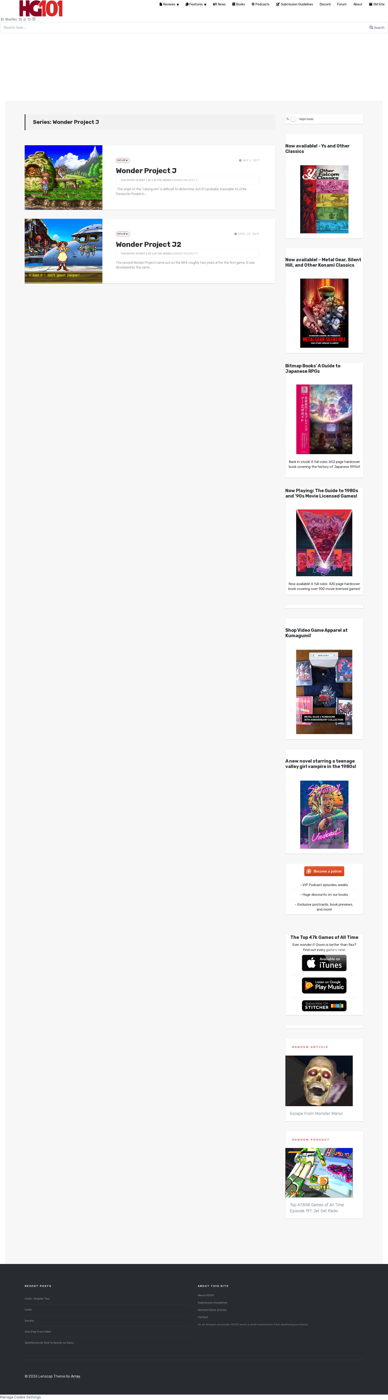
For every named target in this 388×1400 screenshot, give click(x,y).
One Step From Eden (38, 1331)
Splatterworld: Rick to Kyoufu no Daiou (49, 1342)
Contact (203, 1317)
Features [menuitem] (196, 4)
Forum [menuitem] (342, 4)
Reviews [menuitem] (169, 4)
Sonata (29, 1320)
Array (75, 1376)
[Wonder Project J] (63, 177)
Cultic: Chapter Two (37, 1298)
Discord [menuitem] (325, 4)
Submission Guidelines (212, 1302)
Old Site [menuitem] (379, 4)
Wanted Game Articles (212, 1309)
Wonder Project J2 (148, 244)
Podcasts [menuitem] (262, 4)
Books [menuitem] (240, 4)
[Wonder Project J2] (63, 251)
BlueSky (11, 19)
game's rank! (335, 950)
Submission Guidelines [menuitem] (297, 4)
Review (122, 160)
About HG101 (206, 1295)
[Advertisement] (194, 67)
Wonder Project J (146, 170)
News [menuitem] (222, 4)
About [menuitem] (357, 4)
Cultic (28, 1309)
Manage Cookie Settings (20, 1397)
